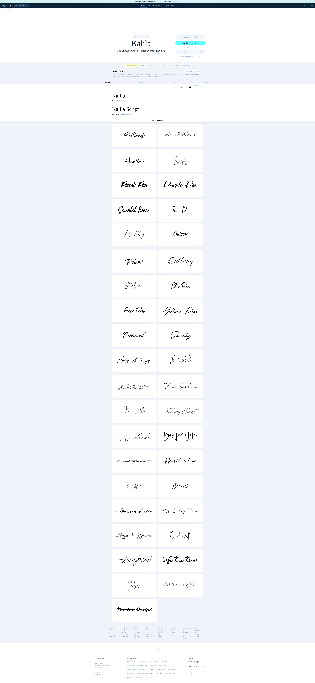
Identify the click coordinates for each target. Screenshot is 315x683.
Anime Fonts (158, 673)
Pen (169, 65)
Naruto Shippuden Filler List (134, 677)
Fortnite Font (98, 677)
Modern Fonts (163, 665)
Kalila (141, 74)
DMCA (190, 676)
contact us (175, 1)
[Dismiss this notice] (208, 1)
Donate (198, 71)
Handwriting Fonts (142, 665)
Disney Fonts (148, 677)
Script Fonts (153, 661)
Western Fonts (131, 673)
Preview (196, 85)
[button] (300, 5)
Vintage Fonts (131, 669)
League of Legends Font (102, 665)
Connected (185, 65)
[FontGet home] (7, 5)
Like (187, 51)
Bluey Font (98, 672)
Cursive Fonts (143, 661)
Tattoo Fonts (130, 665)
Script (143, 65)
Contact (191, 673)
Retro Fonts (141, 669)
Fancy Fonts (163, 661)
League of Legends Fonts (145, 673)
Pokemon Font (99, 667)
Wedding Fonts (172, 669)
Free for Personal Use (132, 65)
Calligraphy (151, 65)
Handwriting (161, 65)
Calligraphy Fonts (131, 661)
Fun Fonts (150, 669)
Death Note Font (99, 661)
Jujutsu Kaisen (99, 670)
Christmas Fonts (160, 669)
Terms (190, 671)
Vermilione (190, 71)
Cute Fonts (153, 665)
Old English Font (169, 673)
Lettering (176, 65)
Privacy (191, 669)
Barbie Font (98, 674)
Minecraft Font (99, 663)
